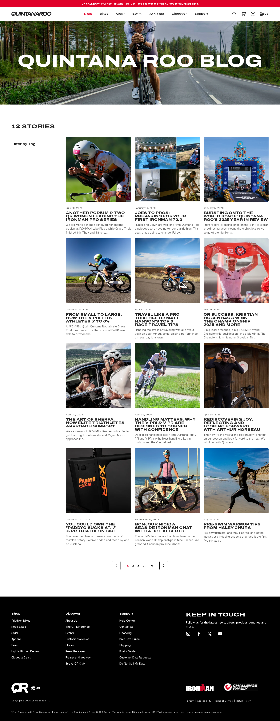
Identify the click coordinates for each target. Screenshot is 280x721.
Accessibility (204, 701)
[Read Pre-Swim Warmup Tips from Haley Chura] (236, 497)
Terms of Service (224, 701)
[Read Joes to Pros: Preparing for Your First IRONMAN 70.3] (167, 186)
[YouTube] (220, 633)
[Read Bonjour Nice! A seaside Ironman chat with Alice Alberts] (167, 497)
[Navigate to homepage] (31, 14)
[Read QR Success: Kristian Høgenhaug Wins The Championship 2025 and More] (236, 288)
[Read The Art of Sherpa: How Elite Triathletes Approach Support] (98, 393)
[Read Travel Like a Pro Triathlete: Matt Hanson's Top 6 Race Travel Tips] (167, 288)
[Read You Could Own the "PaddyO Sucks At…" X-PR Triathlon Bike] (98, 497)
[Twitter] (209, 633)
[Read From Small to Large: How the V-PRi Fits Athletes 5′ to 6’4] (98, 288)
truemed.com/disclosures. (208, 712)
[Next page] (163, 565)
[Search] (234, 14)
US (266, 14)
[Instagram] (188, 633)
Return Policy (243, 701)
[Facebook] (199, 633)
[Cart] (243, 14)
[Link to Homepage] (20, 688)
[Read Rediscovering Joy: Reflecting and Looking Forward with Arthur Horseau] (236, 393)
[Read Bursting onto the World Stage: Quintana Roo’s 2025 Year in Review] (236, 186)
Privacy (190, 701)
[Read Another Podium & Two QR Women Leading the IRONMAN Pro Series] (98, 186)
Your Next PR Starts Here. (140, 3)
